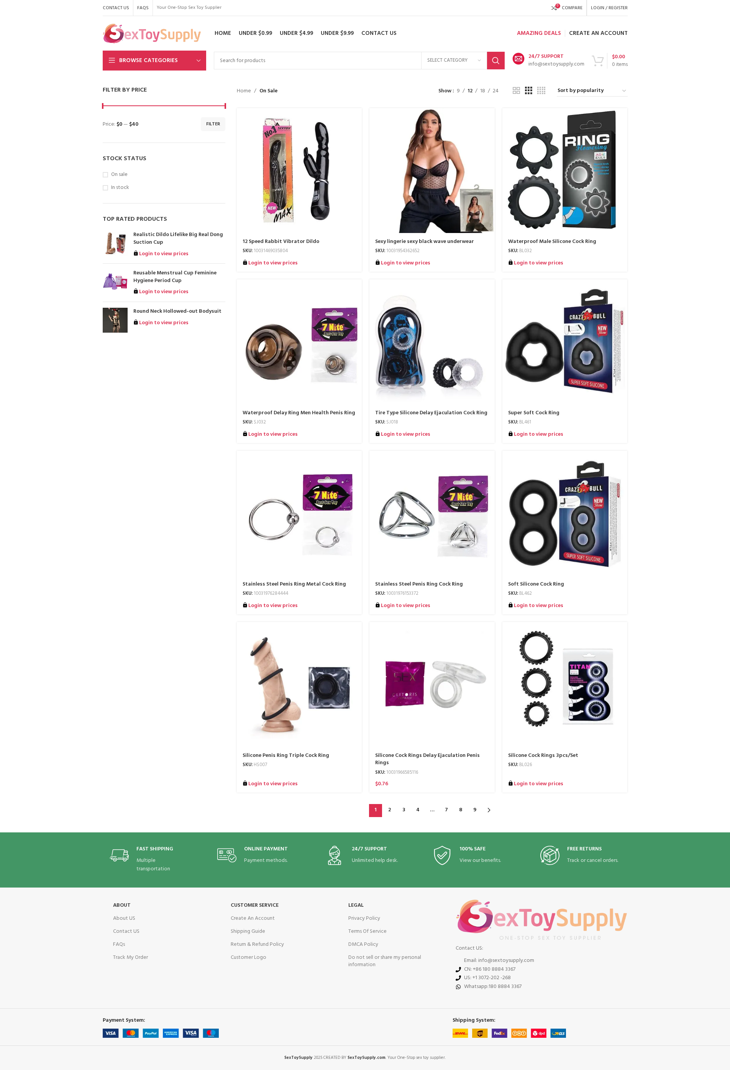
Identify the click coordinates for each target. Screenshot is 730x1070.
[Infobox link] (548, 61)
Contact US (126, 931)
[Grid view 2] (516, 91)
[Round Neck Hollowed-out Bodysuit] (115, 320)
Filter (213, 124)
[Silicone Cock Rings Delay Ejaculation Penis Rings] (432, 684)
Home (244, 91)
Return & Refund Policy (257, 944)
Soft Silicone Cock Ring (536, 584)
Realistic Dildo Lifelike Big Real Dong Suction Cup (178, 238)
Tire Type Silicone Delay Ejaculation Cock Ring (431, 413)
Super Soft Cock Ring (533, 413)
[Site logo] (152, 33)
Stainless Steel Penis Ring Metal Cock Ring (294, 584)
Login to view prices (164, 253)
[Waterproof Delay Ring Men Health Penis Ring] (299, 342)
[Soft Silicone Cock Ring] (565, 513)
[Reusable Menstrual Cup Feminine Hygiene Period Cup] (115, 282)
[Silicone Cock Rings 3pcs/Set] (565, 684)
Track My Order (130, 957)
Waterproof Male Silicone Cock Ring (552, 241)
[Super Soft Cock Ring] (565, 342)
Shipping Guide (248, 931)
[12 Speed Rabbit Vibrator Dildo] (299, 170)
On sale (119, 175)
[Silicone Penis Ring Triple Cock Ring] (299, 684)
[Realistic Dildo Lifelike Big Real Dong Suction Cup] (115, 244)
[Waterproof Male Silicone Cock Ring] (565, 170)
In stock (120, 188)
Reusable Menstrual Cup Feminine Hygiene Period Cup (175, 276)
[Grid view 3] (528, 91)
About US (124, 918)
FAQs (119, 944)
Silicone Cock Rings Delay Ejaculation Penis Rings (427, 759)
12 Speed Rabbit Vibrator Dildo (281, 241)
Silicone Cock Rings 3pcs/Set (543, 755)
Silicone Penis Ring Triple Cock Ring (286, 755)
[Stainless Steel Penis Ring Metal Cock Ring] (299, 513)
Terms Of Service (367, 931)
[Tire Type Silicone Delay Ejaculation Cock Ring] (432, 342)
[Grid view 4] (541, 91)
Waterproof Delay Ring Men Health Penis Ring (299, 413)
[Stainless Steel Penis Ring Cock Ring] (432, 513)
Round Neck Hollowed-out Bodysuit (177, 311)
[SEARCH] (496, 60)
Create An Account (253, 918)
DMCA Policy (363, 944)
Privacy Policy (364, 918)
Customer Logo (248, 957)
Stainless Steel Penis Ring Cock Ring (419, 584)
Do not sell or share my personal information (384, 961)
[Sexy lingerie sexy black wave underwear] (432, 170)
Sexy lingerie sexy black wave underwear (424, 241)
